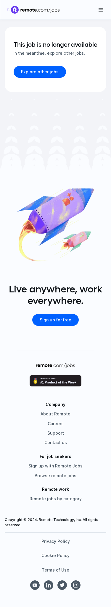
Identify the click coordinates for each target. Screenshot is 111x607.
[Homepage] (40, 10)
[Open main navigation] (101, 10)
